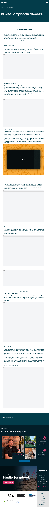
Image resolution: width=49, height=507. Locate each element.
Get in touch (43, 486)
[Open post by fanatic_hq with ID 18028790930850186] (30, 453)
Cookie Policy (43, 498)
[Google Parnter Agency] (3, 495)
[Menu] (47, 2)
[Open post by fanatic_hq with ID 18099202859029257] (13, 447)
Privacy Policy (43, 496)
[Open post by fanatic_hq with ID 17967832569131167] (42, 441)
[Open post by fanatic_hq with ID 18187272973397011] (42, 453)
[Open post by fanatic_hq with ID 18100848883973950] (30, 441)
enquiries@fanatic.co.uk (43, 481)
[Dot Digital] (8, 500)
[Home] (4, 2)
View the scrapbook (8, 482)
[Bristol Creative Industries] (11, 495)
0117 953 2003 (43, 483)
